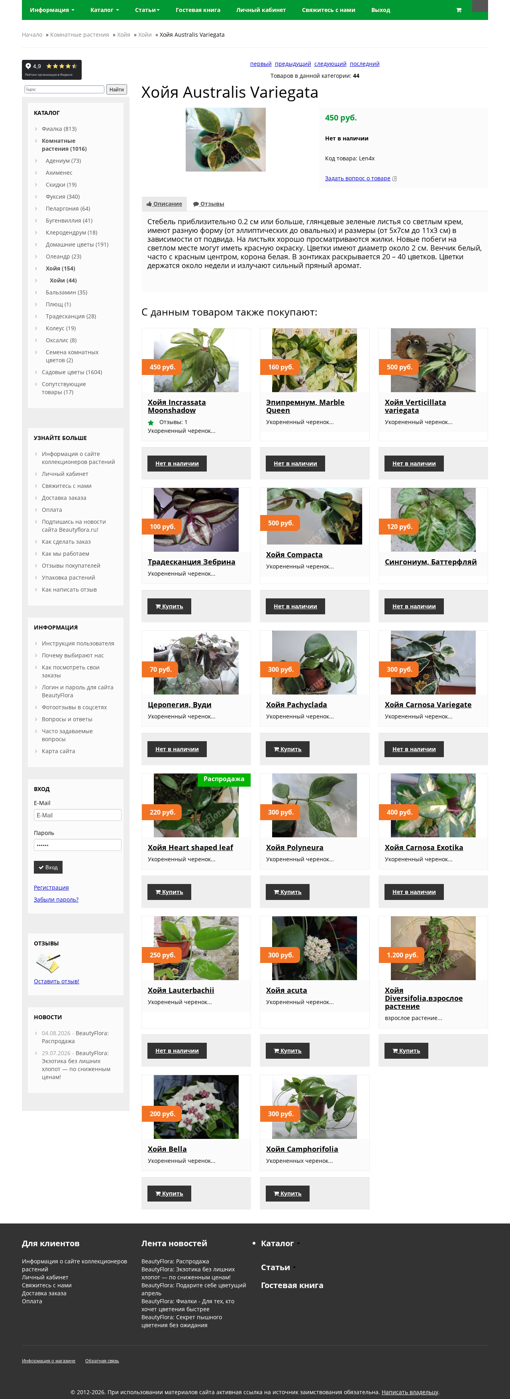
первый (261, 63)
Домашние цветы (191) (77, 244)
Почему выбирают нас (73, 655)
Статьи (145, 10)
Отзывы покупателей (71, 565)
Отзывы (211, 203)
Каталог (102, 10)
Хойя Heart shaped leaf (190, 847)
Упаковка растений (68, 577)
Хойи (145, 34)
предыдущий (293, 63)
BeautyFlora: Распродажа (175, 1261)
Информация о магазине (48, 1360)
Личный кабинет (65, 474)
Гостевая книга (292, 1285)
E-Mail (42, 803)
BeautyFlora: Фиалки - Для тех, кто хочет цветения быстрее (187, 1305)
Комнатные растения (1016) (64, 144)
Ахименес (59, 172)
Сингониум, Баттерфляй (431, 561)
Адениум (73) (63, 160)
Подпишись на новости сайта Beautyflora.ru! (74, 525)
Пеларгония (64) (68, 208)
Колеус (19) (61, 328)
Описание (167, 203)
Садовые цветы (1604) (72, 372)
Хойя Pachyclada (296, 704)
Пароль (44, 833)
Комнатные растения (79, 34)
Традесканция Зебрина (191, 561)
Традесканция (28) (71, 316)
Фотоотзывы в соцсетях (74, 707)
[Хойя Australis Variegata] (226, 139)
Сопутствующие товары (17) (64, 388)
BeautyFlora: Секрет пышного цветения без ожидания (181, 1321)
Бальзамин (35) (66, 292)
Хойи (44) (63, 280)
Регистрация (51, 887)
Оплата (52, 509)
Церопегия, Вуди (180, 704)
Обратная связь (102, 1360)
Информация (50, 10)
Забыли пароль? (56, 899)
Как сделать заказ (66, 541)
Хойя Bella (167, 1149)
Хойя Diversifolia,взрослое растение (424, 998)
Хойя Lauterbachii (181, 990)
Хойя (123, 34)
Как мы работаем (65, 553)
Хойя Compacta (294, 554)
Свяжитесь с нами (67, 485)
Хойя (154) (60, 268)
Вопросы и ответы (67, 719)
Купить (172, 606)
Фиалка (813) (59, 128)
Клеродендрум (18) (71, 232)
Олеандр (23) (63, 256)
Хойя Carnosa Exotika (424, 847)
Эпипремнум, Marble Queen (305, 406)
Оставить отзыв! (56, 981)
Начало (32, 34)
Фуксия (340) (63, 196)
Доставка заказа (64, 497)
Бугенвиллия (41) (69, 220)
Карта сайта (58, 751)
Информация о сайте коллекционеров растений (78, 458)
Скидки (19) (61, 184)
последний (365, 63)
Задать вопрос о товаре (357, 178)
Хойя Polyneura (295, 847)
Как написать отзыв (69, 589)
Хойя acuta (286, 990)
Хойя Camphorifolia (302, 1149)
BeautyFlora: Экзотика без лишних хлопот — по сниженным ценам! (76, 1065)
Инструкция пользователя (78, 643)
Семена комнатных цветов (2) (72, 356)
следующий (330, 63)
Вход (51, 867)
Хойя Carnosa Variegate (428, 704)
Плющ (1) (58, 304)
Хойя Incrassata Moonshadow (177, 406)
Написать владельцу (410, 1392)
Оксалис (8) (61, 340)
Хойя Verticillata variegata (415, 406)
